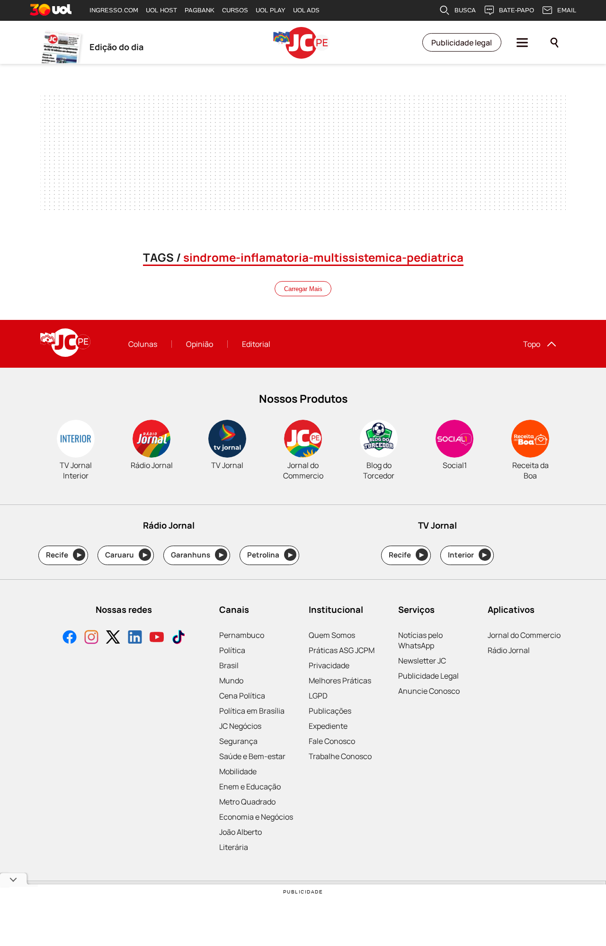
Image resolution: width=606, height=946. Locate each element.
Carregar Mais (303, 288)
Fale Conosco (332, 741)
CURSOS (235, 10)
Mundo (231, 680)
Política (232, 650)
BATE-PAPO (516, 10)
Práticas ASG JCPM (341, 650)
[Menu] (522, 42)
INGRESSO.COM (113, 10)
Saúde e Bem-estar (252, 756)
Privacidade (329, 665)
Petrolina (270, 555)
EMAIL (566, 10)
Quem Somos (332, 635)
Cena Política (242, 695)
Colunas (142, 344)
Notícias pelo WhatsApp (420, 640)
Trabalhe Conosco (340, 756)
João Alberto (240, 832)
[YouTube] (157, 638)
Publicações (330, 711)
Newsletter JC (422, 660)
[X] (113, 638)
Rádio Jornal (509, 650)
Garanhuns (197, 555)
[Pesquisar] (554, 42)
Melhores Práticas (340, 680)
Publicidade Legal (428, 676)
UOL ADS (306, 10)
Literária (233, 847)
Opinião (199, 344)
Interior (467, 555)
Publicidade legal (461, 42)
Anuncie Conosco (429, 691)
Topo (531, 344)
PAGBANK (199, 10)
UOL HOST (161, 10)
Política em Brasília (252, 711)
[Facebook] (69, 638)
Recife (63, 555)
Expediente (328, 726)
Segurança (238, 741)
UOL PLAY (270, 10)
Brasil (229, 665)
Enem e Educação (250, 786)
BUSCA (465, 10)
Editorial (256, 344)
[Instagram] (91, 638)
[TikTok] (178, 638)
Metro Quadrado (247, 801)
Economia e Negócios (256, 817)
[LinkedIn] (135, 638)
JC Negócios (240, 726)
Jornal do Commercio (524, 635)
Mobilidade (238, 771)
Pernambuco (241, 635)
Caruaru (126, 555)
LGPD (318, 695)
